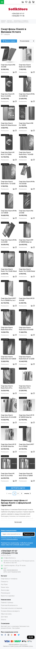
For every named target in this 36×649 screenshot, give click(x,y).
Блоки (9, 628)
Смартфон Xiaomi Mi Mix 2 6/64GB (9, 241)
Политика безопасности (9, 605)
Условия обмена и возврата (10, 611)
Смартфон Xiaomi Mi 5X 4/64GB (26, 299)
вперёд (26, 493)
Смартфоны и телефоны (9, 579)
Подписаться (29, 534)
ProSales (16, 646)
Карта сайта (23, 644)
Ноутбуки (4, 584)
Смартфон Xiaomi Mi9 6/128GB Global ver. (26, 241)
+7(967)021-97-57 (18, 14)
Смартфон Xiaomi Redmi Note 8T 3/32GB (26, 358)
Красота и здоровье (7, 596)
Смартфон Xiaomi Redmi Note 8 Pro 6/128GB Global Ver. (7, 387)
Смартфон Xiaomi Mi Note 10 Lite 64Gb (7, 474)
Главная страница (7, 602)
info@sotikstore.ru (10, 558)
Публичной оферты (12, 539)
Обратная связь (6, 614)
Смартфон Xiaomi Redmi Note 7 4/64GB (26, 153)
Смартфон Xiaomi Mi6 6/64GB (26, 212)
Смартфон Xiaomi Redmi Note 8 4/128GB (8, 358)
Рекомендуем (5, 593)
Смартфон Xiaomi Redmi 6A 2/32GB (25, 66)
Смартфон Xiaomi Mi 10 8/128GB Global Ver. (26, 416)
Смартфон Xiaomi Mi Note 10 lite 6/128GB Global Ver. (26, 475)
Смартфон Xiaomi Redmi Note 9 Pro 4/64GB (25, 387)
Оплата (3, 620)
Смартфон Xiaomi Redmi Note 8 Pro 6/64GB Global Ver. (7, 329)
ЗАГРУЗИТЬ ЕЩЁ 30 (18, 488)
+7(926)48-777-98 (18, 16)
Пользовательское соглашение (11, 608)
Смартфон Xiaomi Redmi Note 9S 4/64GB (8, 416)
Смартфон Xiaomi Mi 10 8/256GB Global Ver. (8, 445)
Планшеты (4, 581)
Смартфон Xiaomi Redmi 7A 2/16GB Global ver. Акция (9, 270)
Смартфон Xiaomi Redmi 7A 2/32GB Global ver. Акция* (27, 270)
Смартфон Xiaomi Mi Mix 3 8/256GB (27, 183)
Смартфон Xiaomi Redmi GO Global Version (9, 124)
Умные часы (5, 587)
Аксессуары (5, 590)
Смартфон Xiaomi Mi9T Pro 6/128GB (26, 445)
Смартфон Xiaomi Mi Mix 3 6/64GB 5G (27, 95)
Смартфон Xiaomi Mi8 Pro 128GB (26, 124)
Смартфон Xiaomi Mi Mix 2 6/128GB (9, 212)
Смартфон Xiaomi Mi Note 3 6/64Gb (7, 95)
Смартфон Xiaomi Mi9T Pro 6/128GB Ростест (8, 299)
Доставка (4, 617)
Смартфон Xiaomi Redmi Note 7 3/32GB (8, 183)
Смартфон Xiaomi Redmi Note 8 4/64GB (26, 329)
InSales (31, 646)
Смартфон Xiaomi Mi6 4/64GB (8, 66)
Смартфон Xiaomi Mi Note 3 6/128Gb (7, 153)
